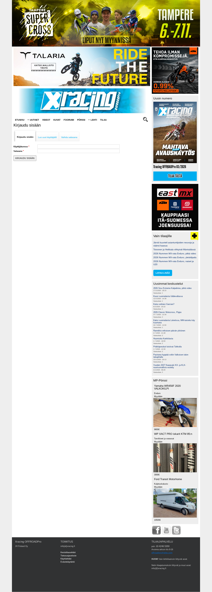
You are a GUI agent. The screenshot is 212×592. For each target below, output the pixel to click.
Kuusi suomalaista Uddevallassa (168, 296)
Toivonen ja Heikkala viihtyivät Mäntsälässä (174, 249)
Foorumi (69, 120)
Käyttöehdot (66, 559)
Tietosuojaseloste (68, 555)
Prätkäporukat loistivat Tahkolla (167, 346)
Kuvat (57, 120)
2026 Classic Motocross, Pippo (167, 312)
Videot (46, 120)
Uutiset (34, 120)
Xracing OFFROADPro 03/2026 (169, 166)
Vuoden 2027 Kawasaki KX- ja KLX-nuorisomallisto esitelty (169, 366)
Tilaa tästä (175, 176)
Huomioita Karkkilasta (163, 338)
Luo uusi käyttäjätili (47, 137)
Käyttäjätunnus (21, 146)
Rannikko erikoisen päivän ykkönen (169, 330)
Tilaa (103, 120)
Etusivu (19, 120)
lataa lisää (163, 273)
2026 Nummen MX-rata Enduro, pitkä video (174, 253)
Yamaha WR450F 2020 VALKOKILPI (167, 387)
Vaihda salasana (69, 137)
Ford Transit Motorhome (168, 479)
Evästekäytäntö (68, 562)
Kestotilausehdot (68, 552)
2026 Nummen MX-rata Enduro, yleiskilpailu (174, 257)
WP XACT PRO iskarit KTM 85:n (173, 433)
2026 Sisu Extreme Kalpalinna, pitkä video (172, 288)
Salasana (18, 151)
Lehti (94, 120)
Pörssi (81, 120)
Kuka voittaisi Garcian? (163, 304)
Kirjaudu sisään (25, 137)
